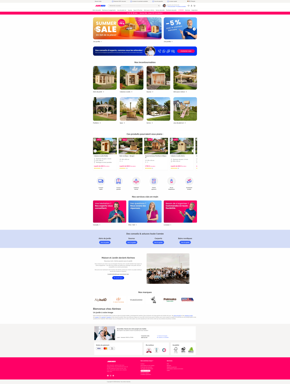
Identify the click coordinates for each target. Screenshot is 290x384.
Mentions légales (145, 372)
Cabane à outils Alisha (178, 156)
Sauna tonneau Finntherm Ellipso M (155, 156)
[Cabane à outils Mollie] (105, 146)
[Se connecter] (192, 6)
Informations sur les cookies (147, 365)
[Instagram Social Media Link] (110, 375)
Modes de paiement (172, 367)
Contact (142, 363)
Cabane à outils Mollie (101, 156)
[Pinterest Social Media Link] (113, 375)
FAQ (168, 363)
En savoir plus (118, 278)
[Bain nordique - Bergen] (130, 146)
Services (169, 361)
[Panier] (194, 6)
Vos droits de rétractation (147, 368)
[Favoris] (189, 6)
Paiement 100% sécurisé (120, 1)
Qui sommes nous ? (147, 361)
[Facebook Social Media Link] (108, 375)
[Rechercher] (159, 5)
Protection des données (146, 367)
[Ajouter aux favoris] (95, 139)
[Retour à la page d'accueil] (100, 5)
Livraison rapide (173, 1)
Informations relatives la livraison (175, 368)
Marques (169, 365)
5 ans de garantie (158, 1)
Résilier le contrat (145, 370)
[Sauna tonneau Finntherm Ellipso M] (156, 146)
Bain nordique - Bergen (127, 156)
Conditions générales (146, 374)
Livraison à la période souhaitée (140, 1)
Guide (168, 370)
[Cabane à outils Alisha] (182, 146)
